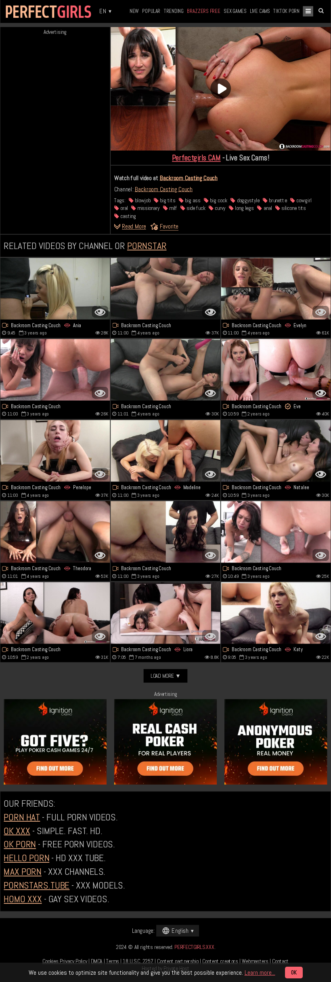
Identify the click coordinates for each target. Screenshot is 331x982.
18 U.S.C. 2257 (138, 961)
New (134, 11)
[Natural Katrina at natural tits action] (165, 289)
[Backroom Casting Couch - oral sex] (55, 451)
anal (267, 208)
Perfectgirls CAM (196, 157)
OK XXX (17, 830)
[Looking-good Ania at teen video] (55, 289)
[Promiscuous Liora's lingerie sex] (165, 613)
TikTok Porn (286, 11)
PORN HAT (22, 817)
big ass (192, 200)
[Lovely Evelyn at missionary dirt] (276, 289)
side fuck (195, 208)
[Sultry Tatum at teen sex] (165, 532)
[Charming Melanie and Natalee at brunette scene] (276, 451)
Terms (112, 961)
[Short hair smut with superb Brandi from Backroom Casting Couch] (165, 370)
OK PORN (20, 844)
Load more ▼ (166, 675)
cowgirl (303, 200)
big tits (167, 200)
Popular (151, 11)
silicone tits (293, 208)
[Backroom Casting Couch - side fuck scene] (55, 370)
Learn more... (260, 972)
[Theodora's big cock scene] (55, 532)
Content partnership (178, 961)
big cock (218, 200)
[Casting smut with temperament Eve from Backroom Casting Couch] (276, 370)
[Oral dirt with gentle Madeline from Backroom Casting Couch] (165, 451)
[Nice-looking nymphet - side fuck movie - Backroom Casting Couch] (55, 613)
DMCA (96, 961)
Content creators (220, 961)
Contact (280, 961)
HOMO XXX (23, 899)
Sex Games (235, 11)
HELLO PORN (26, 858)
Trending (174, 11)
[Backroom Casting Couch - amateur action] (276, 532)
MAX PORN (22, 872)
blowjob (142, 200)
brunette (277, 200)
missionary (147, 208)
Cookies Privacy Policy (64, 961)
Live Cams (260, 11)
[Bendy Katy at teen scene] (276, 613)
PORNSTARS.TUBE (36, 885)
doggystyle (247, 200)
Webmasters (255, 961)
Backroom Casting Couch (189, 178)
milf (172, 208)
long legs (244, 208)
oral (123, 208)
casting (127, 216)
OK (294, 972)
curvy (220, 208)
